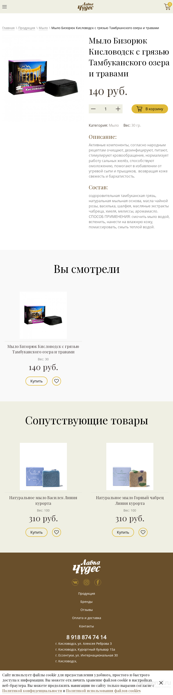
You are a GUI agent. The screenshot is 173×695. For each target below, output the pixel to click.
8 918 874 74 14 (86, 637)
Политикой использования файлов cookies (103, 690)
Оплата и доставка (86, 618)
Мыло (43, 28)
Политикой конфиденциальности (32, 690)
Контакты (86, 626)
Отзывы (86, 610)
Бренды (86, 601)
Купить (36, 381)
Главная (8, 28)
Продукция (26, 28)
